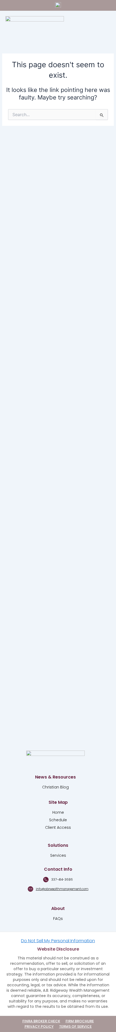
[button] (103, 24)
